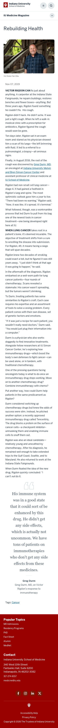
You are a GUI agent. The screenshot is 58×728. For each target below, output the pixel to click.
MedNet (7, 645)
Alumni (7, 641)
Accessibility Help (29, 713)
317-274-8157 (10, 676)
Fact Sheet (9, 637)
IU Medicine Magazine (16, 15)
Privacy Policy (29, 717)
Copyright (8, 721)
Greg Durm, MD (42, 164)
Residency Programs (14, 628)
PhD (6, 632)
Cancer (16, 602)
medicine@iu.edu (12, 680)
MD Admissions (11, 624)
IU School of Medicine (17, 179)
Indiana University (45, 721)
